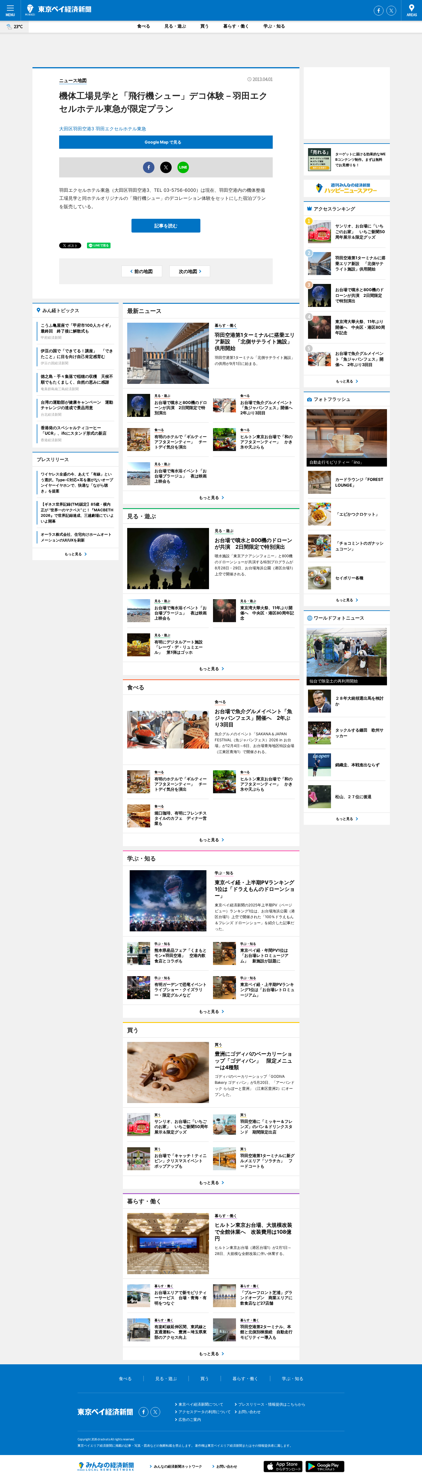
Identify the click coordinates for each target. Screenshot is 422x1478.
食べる (143, 26)
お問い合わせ (249, 1411)
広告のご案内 (190, 1419)
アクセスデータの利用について (205, 1411)
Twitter (391, 11)
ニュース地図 (73, 80)
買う (204, 26)
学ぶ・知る (274, 26)
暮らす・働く (236, 26)
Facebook (379, 11)
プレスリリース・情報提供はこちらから (271, 1404)
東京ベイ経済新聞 (58, 10)
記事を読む (165, 226)
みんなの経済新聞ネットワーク (106, 1466)
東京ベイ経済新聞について (201, 1404)
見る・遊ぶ (175, 26)
